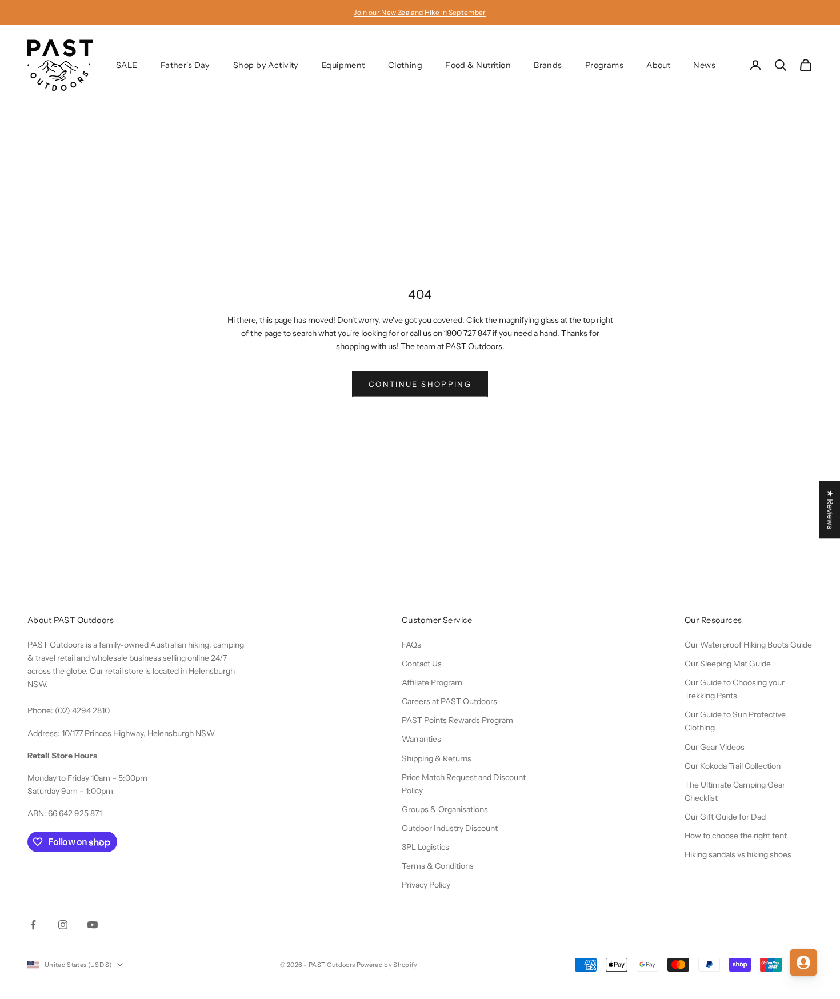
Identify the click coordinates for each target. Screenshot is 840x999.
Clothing (405, 65)
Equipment (343, 65)
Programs (604, 65)
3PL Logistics (425, 847)
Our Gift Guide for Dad (725, 817)
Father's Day (185, 65)
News (704, 65)
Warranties (421, 739)
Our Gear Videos (715, 747)
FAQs (411, 645)
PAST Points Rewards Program (457, 720)
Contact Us (422, 663)
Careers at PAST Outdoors (449, 701)
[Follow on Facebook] (33, 924)
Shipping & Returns (436, 758)
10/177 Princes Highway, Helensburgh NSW (138, 733)
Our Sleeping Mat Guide (728, 663)
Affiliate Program (432, 682)
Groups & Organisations (445, 809)
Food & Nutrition (478, 65)
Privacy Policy (426, 885)
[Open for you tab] (803, 962)
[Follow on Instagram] (63, 924)
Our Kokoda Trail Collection (733, 766)
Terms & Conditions (438, 866)
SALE (127, 65)
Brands (548, 65)
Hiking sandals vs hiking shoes (738, 854)
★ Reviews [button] (830, 509)
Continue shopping (420, 384)
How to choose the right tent (736, 835)
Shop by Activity (266, 65)
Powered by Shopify (387, 965)
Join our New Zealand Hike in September (420, 12)
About (658, 65)
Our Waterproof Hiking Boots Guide (748, 645)
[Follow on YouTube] (92, 924)
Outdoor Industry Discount (450, 828)
